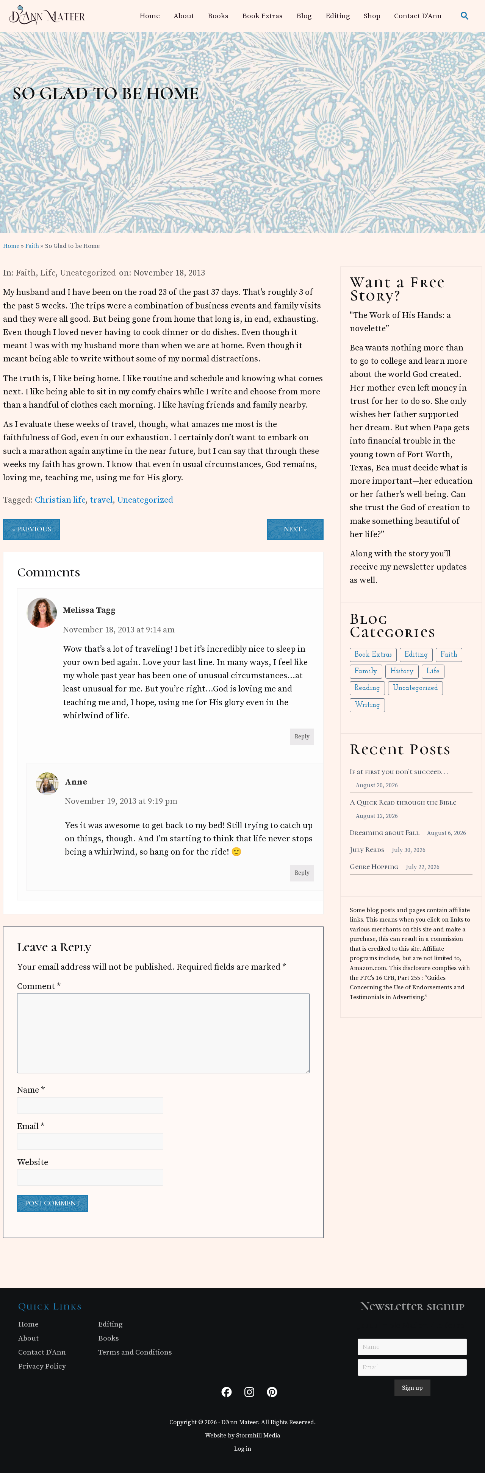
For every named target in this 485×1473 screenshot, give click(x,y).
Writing (367, 705)
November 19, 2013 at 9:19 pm (121, 801)
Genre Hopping (374, 866)
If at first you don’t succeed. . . (399, 771)
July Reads (367, 849)
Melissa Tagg (89, 610)
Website (32, 1162)
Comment (39, 986)
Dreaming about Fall (384, 832)
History (402, 671)
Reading (367, 688)
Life (47, 273)
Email (31, 1126)
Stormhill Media (258, 1435)
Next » (295, 529)
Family (366, 671)
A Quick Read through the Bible (403, 802)
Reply (302, 736)
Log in (242, 1449)
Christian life (60, 500)
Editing (416, 655)
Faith (26, 273)
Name (31, 1090)
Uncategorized (88, 273)
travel (101, 500)
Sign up (412, 1388)
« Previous (31, 529)
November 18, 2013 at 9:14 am (119, 629)
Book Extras (373, 655)
